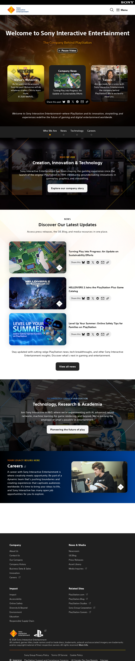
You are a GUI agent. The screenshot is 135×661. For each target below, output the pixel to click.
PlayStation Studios (80, 603)
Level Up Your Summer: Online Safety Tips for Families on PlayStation (96, 325)
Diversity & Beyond (18, 607)
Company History (17, 564)
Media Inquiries (78, 568)
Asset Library (75, 564)
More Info (83, 644)
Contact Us (14, 555)
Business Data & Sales (20, 568)
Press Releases (76, 559)
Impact (12, 594)
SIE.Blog (72, 555)
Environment (15, 612)
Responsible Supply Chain (21, 620)
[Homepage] (17, 10)
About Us (13, 551)
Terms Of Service (59, 655)
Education (14, 616)
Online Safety (15, 603)
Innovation (14, 573)
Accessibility (15, 598)
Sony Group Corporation (82, 607)
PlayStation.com (78, 594)
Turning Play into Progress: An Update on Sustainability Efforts (67, 92)
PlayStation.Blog (78, 598)
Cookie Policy (76, 655)
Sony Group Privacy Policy (36, 655)
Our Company (16, 559)
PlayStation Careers (80, 612)
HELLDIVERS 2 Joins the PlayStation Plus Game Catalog (96, 289)
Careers (15, 466)
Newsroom (74, 551)
